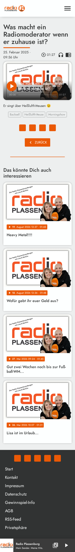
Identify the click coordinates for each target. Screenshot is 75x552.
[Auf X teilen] (32, 127)
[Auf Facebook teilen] (22, 127)
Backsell (15, 114)
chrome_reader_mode (68, 55)
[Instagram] (37, 458)
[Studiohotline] (57, 458)
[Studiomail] (47, 458)
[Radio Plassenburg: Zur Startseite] (32, 8)
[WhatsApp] (17, 458)
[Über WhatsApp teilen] (42, 127)
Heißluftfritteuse (34, 114)
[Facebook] (27, 458)
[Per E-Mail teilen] (52, 127)
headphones (61, 55)
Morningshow (56, 114)
